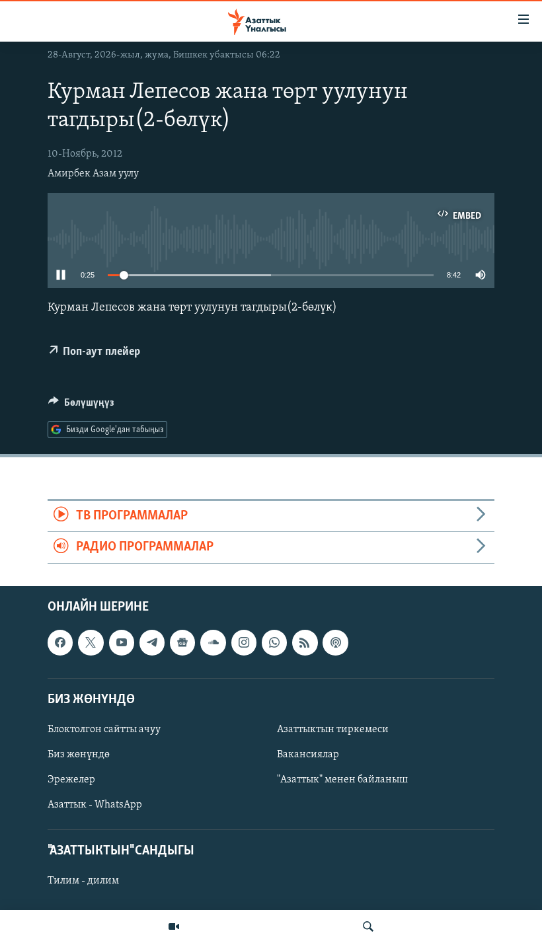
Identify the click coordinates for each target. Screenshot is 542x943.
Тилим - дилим (83, 881)
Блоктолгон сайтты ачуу (104, 729)
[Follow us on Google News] (182, 642)
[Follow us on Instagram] (243, 642)
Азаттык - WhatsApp (95, 805)
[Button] (81, 405)
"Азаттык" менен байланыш (342, 779)
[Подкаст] (335, 642)
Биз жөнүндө (79, 754)
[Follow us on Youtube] (121, 642)
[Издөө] (368, 926)
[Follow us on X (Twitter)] (90, 642)
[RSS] (304, 642)
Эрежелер (71, 779)
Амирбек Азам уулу (93, 174)
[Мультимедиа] (174, 926)
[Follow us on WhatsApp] (274, 642)
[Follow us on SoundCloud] (212, 642)
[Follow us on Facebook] (60, 642)
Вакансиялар (308, 754)
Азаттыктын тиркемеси (333, 729)
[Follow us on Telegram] (152, 642)
